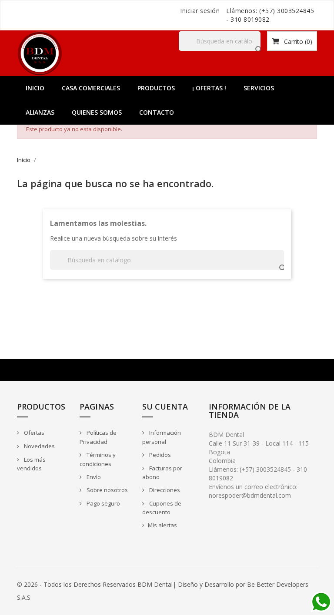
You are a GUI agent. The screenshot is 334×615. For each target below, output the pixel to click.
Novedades (39, 446)
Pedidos (159, 455)
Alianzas (40, 112)
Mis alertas (162, 525)
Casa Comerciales (91, 88)
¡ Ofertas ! (209, 88)
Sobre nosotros (106, 490)
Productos (156, 88)
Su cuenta (165, 406)
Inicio (35, 88)
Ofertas (33, 432)
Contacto (156, 112)
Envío (93, 477)
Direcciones (164, 490)
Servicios (259, 88)
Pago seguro (102, 503)
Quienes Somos (97, 112)
